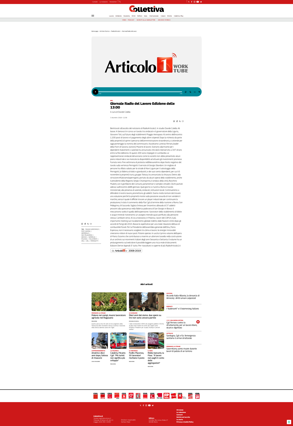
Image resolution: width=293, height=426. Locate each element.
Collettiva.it (98, 416)
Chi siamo (179, 410)
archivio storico (164, 20)
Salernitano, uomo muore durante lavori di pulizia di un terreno (181, 349)
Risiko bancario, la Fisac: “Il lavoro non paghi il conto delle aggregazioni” (156, 358)
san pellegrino (86, 235)
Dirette (169, 16)
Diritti (133, 16)
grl (87, 241)
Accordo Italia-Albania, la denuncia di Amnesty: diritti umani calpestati (182, 296)
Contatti (95, 2)
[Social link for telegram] (201, 2)
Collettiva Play (178, 16)
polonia (84, 239)
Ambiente (118, 16)
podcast (131, 20)
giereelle (92, 237)
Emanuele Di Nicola (134, 321)
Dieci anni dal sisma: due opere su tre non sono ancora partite (145, 316)
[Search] (120, 2)
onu (82, 241)
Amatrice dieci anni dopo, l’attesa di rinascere (100, 355)
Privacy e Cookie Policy (184, 422)
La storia (179, 419)
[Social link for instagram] (194, 2)
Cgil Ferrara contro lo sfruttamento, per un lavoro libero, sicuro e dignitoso (181, 325)
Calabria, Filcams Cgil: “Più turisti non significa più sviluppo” (117, 357)
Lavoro (111, 16)
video (124, 20)
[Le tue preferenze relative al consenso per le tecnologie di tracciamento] (289, 422)
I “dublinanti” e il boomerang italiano (182, 308)
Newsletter (113, 2)
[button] (174, 121)
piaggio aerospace (92, 229)
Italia (145, 16)
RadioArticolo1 (115, 31)
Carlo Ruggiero (96, 361)
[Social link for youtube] (198, 2)
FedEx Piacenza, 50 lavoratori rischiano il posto (136, 355)
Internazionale (154, 16)
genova (84, 237)
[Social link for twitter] (189, 2)
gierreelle (85, 233)
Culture (163, 16)
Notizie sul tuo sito (183, 417)
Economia (127, 16)
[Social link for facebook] (192, 2)
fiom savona (86, 231)
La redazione (104, 2)
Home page (94, 31)
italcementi (93, 239)
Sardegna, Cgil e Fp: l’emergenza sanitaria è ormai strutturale (181, 336)
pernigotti (94, 241)
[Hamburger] (92, 15)
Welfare (139, 16)
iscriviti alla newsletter (146, 20)
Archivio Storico (104, 31)
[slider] (140, 91)
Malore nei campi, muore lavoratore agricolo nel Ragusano (109, 316)
